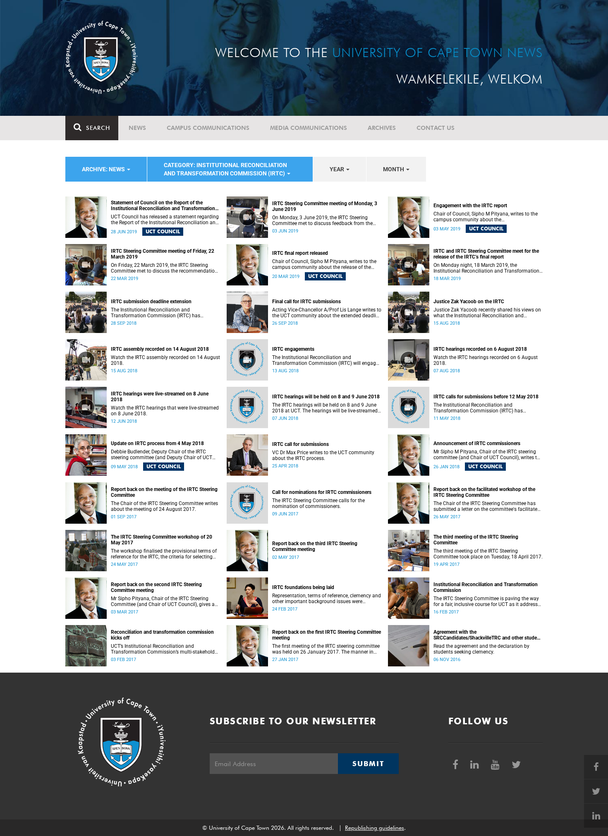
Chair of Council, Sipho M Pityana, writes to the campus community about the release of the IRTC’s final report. (324, 264)
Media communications (308, 128)
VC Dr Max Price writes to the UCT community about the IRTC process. (323, 455)
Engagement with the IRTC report (470, 205)
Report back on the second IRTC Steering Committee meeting (156, 587)
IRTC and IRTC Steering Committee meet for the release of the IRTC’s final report (486, 254)
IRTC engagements (293, 349)
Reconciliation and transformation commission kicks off (162, 635)
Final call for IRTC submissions (306, 301)
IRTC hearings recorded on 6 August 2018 (480, 349)
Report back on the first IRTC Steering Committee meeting (326, 635)
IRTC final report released (300, 253)
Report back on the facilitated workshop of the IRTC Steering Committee (484, 492)
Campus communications (208, 128)
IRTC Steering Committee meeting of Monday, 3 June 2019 (324, 206)
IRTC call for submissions (300, 444)
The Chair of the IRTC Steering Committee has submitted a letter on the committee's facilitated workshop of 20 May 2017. (486, 506)
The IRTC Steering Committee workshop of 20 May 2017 (161, 540)
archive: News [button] (104, 169)
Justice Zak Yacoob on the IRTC (468, 301)
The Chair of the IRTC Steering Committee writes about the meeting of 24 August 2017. (164, 506)
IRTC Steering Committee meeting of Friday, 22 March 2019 (162, 254)
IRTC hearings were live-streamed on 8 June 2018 (159, 396)
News (137, 128)
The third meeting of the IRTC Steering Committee (475, 540)
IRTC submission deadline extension (151, 301)
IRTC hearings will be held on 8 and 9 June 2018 (326, 397)
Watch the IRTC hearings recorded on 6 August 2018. (485, 360)
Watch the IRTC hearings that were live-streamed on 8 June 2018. (165, 411)
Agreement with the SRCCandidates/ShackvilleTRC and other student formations (487, 635)
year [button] (337, 169)
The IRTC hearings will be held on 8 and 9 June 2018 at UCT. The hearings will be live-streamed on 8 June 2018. (325, 408)
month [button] (394, 169)
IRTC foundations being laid (303, 587)
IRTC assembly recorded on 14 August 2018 (160, 349)
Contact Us (436, 128)
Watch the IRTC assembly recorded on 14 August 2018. (165, 360)
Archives (382, 128)
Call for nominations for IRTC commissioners (321, 492)
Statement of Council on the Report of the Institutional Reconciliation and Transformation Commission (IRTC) (163, 205)
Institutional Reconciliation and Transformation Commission (485, 587)
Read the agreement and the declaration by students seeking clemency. (481, 649)
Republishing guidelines (374, 827)
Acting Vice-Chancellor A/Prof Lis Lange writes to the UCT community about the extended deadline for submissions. (326, 313)
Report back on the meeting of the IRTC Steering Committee (164, 492)
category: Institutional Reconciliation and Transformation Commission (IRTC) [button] (225, 169)
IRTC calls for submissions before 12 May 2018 (486, 397)
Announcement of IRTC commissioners (476, 443)
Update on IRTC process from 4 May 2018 (157, 443)
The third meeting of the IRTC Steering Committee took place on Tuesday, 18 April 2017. (488, 554)
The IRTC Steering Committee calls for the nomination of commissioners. (318, 503)
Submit (368, 763)
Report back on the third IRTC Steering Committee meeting (314, 546)
